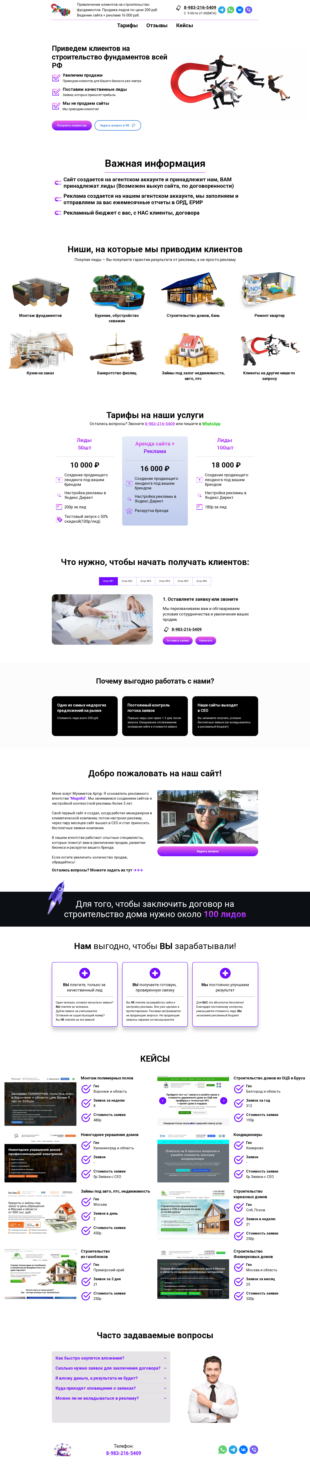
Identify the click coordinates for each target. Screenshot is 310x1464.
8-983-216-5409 (200, 7)
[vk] (239, 9)
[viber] (248, 9)
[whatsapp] (230, 9)
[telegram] (221, 9)
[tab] (108, 581)
